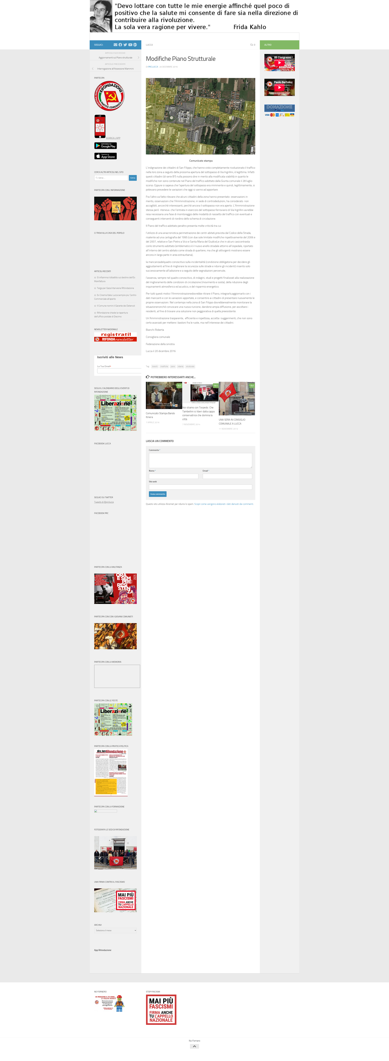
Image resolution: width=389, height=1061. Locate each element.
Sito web (153, 481)
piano (173, 366)
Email (206, 471)
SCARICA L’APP (113, 138)
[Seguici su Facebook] (120, 45)
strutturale (190, 366)
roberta (180, 366)
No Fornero (99, 36)
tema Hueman (129, 1055)
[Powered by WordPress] (106, 1055)
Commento (154, 450)
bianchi (155, 366)
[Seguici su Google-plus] (135, 45)
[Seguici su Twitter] (125, 45)
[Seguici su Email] (115, 45)
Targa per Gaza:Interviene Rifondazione (115, 288)
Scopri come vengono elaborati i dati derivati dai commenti (223, 504)
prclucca (153, 67)
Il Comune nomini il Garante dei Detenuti (116, 305)
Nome (152, 471)
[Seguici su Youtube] (130, 45)
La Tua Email (104, 366)
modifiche (164, 366)
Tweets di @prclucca (104, 502)
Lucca (149, 44)
